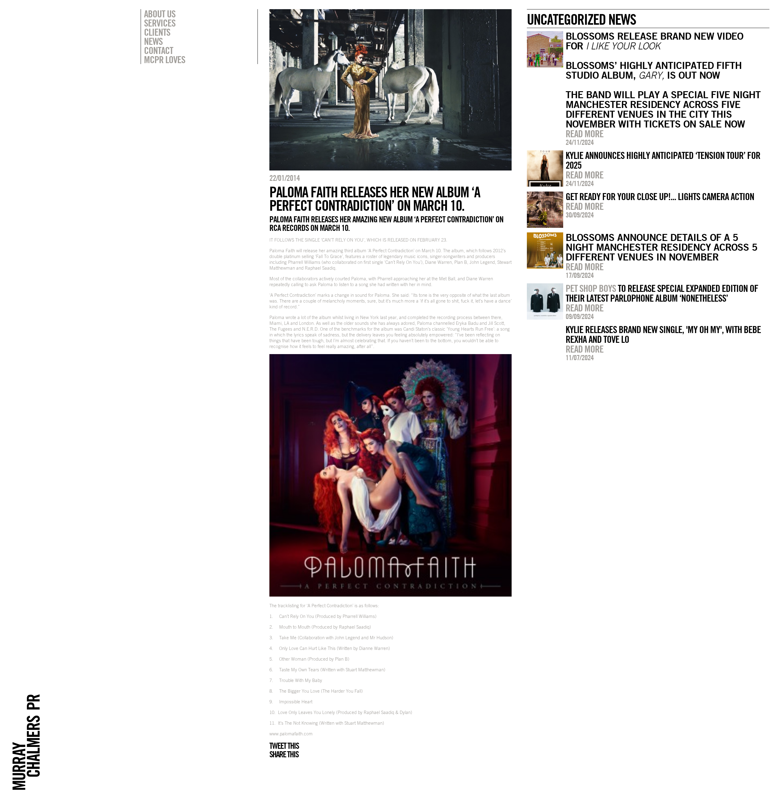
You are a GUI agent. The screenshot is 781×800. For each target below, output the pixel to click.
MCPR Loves (164, 59)
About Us (159, 14)
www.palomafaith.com (291, 734)
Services (159, 23)
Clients (157, 32)
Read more (584, 133)
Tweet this (284, 746)
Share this (283, 754)
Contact (158, 50)
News (153, 41)
